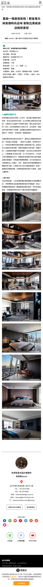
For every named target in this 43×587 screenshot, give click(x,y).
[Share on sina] (36, 520)
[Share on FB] (4, 520)
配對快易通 (12, 563)
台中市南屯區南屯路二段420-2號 (21, 486)
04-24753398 (24, 488)
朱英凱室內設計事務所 (19, 48)
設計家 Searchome (5, 3)
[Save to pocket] (15, 520)
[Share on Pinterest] (20, 520)
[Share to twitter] (26, 520)
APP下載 (5, 563)
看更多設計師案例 (14, 507)
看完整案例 (31, 507)
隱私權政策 (13, 576)
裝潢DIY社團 (17, 566)
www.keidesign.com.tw (24, 494)
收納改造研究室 (7, 566)
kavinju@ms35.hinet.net (25, 497)
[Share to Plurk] (31, 520)
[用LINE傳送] (10, 520)
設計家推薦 (6, 560)
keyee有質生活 (21, 563)
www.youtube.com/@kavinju (24, 500)
